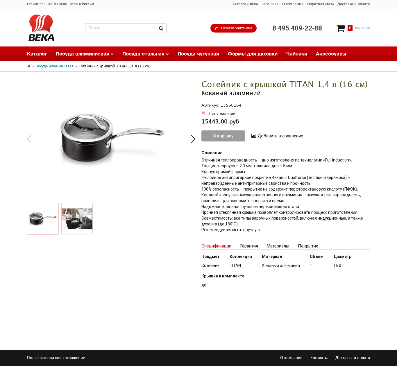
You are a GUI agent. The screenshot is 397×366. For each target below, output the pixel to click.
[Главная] (28, 66)
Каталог (37, 54)
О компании (293, 4)
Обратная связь (320, 4)
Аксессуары (331, 54)
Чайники (296, 54)
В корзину (223, 136)
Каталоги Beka (245, 4)
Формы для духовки (253, 54)
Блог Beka (270, 4)
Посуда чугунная (198, 54)
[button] (193, 139)
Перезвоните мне (236, 28)
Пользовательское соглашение (56, 358)
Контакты (319, 358)
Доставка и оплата (353, 4)
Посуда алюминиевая (83, 54)
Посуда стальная (144, 54)
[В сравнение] (277, 136)
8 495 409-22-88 (297, 28)
